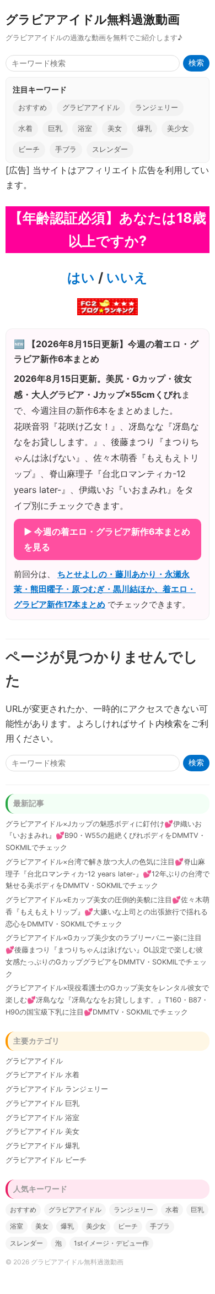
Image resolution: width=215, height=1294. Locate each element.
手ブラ (66, 149)
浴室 (85, 128)
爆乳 (144, 128)
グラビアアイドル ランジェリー (57, 1089)
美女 (115, 128)
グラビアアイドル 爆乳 (42, 1146)
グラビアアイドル (91, 107)
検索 (196, 63)
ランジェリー (156, 107)
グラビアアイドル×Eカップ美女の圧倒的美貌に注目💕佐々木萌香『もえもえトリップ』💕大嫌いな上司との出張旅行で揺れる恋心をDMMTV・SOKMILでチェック (107, 912)
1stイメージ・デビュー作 (111, 1243)
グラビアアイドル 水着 (42, 1075)
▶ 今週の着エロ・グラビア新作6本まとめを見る (107, 539)
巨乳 (55, 128)
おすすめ (32, 107)
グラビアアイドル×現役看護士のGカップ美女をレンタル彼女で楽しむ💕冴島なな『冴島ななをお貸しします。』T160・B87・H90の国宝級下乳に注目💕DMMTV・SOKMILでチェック (107, 1000)
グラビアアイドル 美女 (42, 1131)
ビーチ (29, 149)
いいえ (125, 278)
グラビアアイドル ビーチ (46, 1160)
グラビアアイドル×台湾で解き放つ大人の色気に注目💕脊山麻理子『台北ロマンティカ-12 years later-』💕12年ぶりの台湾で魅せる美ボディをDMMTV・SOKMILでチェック (107, 874)
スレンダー (110, 149)
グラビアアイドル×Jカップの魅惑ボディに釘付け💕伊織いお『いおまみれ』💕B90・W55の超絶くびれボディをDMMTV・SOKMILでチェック (106, 836)
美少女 (178, 128)
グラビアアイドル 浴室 (42, 1118)
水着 (25, 128)
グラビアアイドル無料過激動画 (93, 19)
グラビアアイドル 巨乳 (42, 1103)
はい (81, 278)
